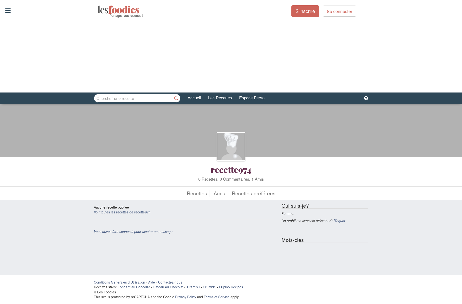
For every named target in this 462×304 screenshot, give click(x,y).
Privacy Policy (185, 296)
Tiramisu (193, 286)
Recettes (197, 193)
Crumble (209, 286)
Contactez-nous (170, 282)
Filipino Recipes (231, 286)
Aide (151, 282)
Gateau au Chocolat (168, 286)
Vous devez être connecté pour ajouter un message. (133, 231)
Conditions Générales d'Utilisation (119, 282)
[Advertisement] (231, 55)
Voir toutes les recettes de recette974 (122, 212)
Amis (219, 193)
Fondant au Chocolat (134, 286)
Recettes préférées (254, 193)
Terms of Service (217, 296)
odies (98, 9)
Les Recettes (220, 98)
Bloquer (339, 220)
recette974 (231, 169)
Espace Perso (251, 98)
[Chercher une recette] (176, 98)
